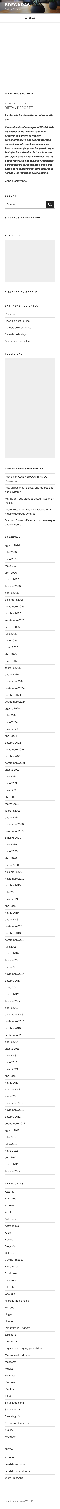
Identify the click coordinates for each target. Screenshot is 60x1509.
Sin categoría (12, 1416)
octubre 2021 (13, 756)
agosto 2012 (12, 1130)
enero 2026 (12, 592)
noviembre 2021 (14, 749)
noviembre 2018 (14, 926)
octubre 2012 (13, 1116)
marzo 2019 (12, 912)
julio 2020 (11, 844)
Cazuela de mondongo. (18, 327)
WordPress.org (14, 1477)
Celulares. (11, 1253)
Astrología (11, 1219)
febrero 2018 (12, 960)
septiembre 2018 (15, 939)
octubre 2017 (13, 980)
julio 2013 (10, 1055)
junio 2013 (11, 1062)
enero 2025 (12, 674)
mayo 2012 (11, 1150)
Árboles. (10, 1205)
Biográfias (11, 1246)
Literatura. (11, 1341)
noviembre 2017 (14, 973)
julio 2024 (11, 715)
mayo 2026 (11, 565)
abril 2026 (11, 572)
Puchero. (10, 314)
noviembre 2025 (15, 606)
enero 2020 (12, 865)
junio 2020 (11, 851)
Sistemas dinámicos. (17, 1423)
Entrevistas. (12, 1266)
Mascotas (10, 1361)
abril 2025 (11, 654)
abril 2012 (10, 1157)
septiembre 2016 (15, 1035)
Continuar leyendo (16, 180)
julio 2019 (10, 892)
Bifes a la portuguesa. (17, 320)
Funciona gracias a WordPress (21, 1501)
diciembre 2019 (14, 871)
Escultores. (11, 1280)
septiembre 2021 (15, 762)
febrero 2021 (12, 810)
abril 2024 (11, 735)
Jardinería (10, 1334)
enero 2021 (11, 817)
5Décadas (17, 4)
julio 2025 (11, 633)
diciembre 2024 (14, 681)
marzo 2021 (12, 803)
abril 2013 (11, 1075)
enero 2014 (11, 1041)
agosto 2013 (12, 1048)
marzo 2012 (12, 1164)
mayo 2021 (11, 790)
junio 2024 (11, 722)
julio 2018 (10, 946)
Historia (9, 1307)
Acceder (10, 1457)
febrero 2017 (12, 1001)
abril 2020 (11, 858)
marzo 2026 (12, 579)
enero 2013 (11, 1096)
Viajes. (9, 1429)
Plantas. (9, 1389)
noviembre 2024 (15, 688)
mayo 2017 (11, 987)
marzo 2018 (12, 953)
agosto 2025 (12, 627)
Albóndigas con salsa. (17, 341)
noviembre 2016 (14, 1021)
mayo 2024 (11, 729)
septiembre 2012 (15, 1123)
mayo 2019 (11, 899)
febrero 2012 (12, 1171)
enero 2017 (11, 1007)
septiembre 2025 (15, 620)
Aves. (8, 1232)
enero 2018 (11, 967)
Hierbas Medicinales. (17, 1300)
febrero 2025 (13, 667)
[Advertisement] (30, 54)
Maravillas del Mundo (17, 1355)
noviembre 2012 (14, 1109)
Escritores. (11, 1273)
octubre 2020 (13, 837)
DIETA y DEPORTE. (19, 108)
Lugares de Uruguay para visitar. (23, 1348)
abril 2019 (11, 905)
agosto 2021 (12, 769)
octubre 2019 (13, 885)
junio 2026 (11, 559)
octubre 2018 (13, 933)
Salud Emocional (14, 1402)
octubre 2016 (13, 1028)
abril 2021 (10, 797)
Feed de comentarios (17, 1471)
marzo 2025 (12, 661)
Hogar (8, 1314)
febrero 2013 (12, 1089)
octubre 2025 (13, 613)
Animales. (11, 1198)
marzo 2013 (12, 1082)
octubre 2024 (13, 695)
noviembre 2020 (15, 831)
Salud (8, 1395)
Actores (9, 1191)
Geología (10, 1293)
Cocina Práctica (14, 1259)
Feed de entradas (15, 1464)
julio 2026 (11, 552)
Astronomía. (12, 1225)
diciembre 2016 (14, 1014)
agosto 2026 (12, 545)
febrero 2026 (13, 586)
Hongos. (10, 1321)
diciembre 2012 (14, 1103)
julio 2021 (10, 776)
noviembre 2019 (14, 878)
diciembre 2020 (14, 824)
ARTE (8, 1212)
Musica (9, 1368)
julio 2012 (10, 1137)
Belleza (9, 1239)
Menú (32, 18)
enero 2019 (11, 919)
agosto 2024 (12, 708)
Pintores (10, 1382)
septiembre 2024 (15, 701)
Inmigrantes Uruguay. (17, 1327)
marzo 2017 (12, 994)
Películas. (10, 1375)
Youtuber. (10, 1436)
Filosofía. (10, 1287)
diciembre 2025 (14, 599)
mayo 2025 (11, 647)
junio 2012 (11, 1143)
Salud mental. (13, 1409)
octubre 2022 (13, 742)
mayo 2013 (11, 1069)
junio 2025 (11, 640)
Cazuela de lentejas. (16, 334)
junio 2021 (11, 783)
